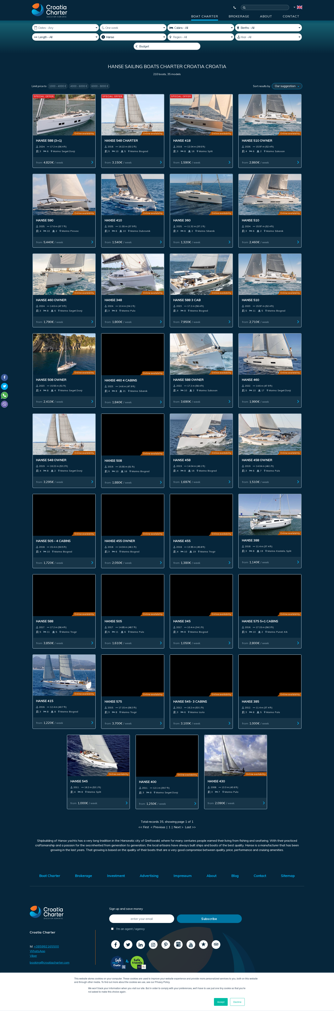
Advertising (149, 875)
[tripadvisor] (216, 944)
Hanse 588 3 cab (187, 300)
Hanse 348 (113, 300)
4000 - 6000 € (78, 86)
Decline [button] (237, 1001)
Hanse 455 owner (120, 541)
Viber (33, 956)
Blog (235, 875)
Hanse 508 (113, 460)
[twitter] (128, 944)
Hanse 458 (182, 460)
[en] (297, 7)
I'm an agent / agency (130, 929)
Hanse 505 (113, 621)
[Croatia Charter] (49, 10)
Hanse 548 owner (51, 460)
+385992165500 (46, 946)
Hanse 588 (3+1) (49, 140)
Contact (291, 16)
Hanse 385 (250, 701)
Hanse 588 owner (188, 380)
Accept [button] (220, 1001)
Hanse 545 (79, 781)
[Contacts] (233, 7)
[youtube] (191, 944)
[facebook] (115, 944)
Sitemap (288, 875)
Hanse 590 (44, 220)
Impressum (183, 875)
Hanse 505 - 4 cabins (53, 541)
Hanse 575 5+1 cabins (260, 621)
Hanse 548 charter (121, 140)
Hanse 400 (147, 782)
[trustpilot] (203, 944)
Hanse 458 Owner (257, 460)
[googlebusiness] (178, 944)
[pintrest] (165, 944)
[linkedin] (140, 944)
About (266, 16)
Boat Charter (204, 16)
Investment (116, 875)
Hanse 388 (250, 540)
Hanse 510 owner (257, 140)
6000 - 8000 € (99, 86)
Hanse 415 (44, 701)
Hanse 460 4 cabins (121, 380)
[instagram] (153, 944)
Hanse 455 (182, 541)
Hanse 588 (44, 621)
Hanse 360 (182, 220)
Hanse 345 (182, 621)
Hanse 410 (113, 220)
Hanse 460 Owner (51, 300)
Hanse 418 (182, 140)
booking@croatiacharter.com (49, 962)
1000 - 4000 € (57, 86)
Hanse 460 (250, 380)
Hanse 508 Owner (51, 380)
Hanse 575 (113, 701)
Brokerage (239, 16)
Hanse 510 (250, 220)
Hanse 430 (216, 781)
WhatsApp (37, 951)
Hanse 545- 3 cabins (190, 701)
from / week (49, 162)
